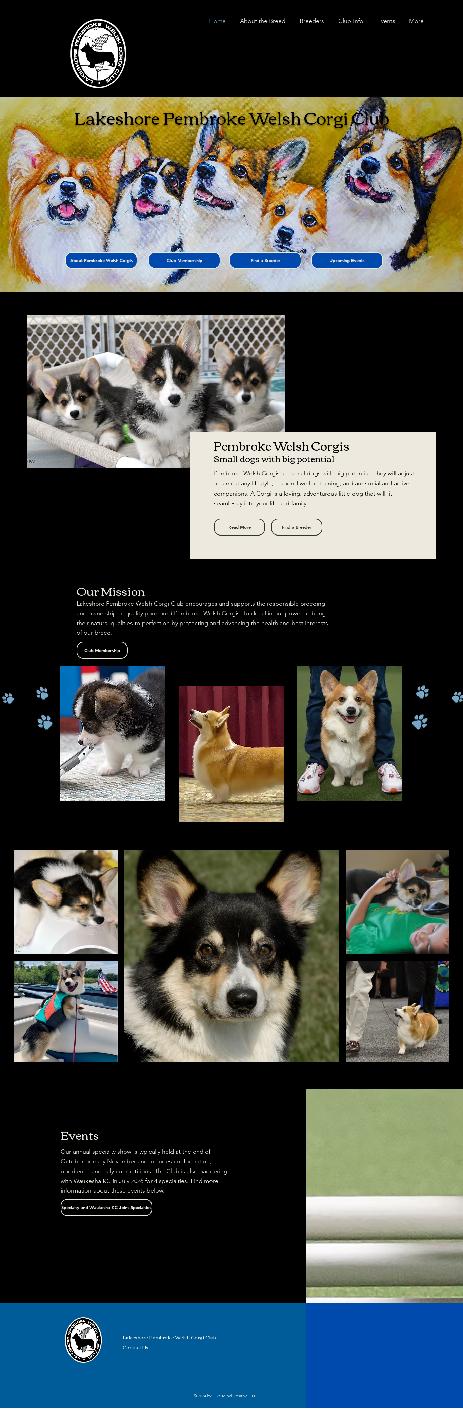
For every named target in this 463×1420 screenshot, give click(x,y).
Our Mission (111, 590)
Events (80, 1134)
